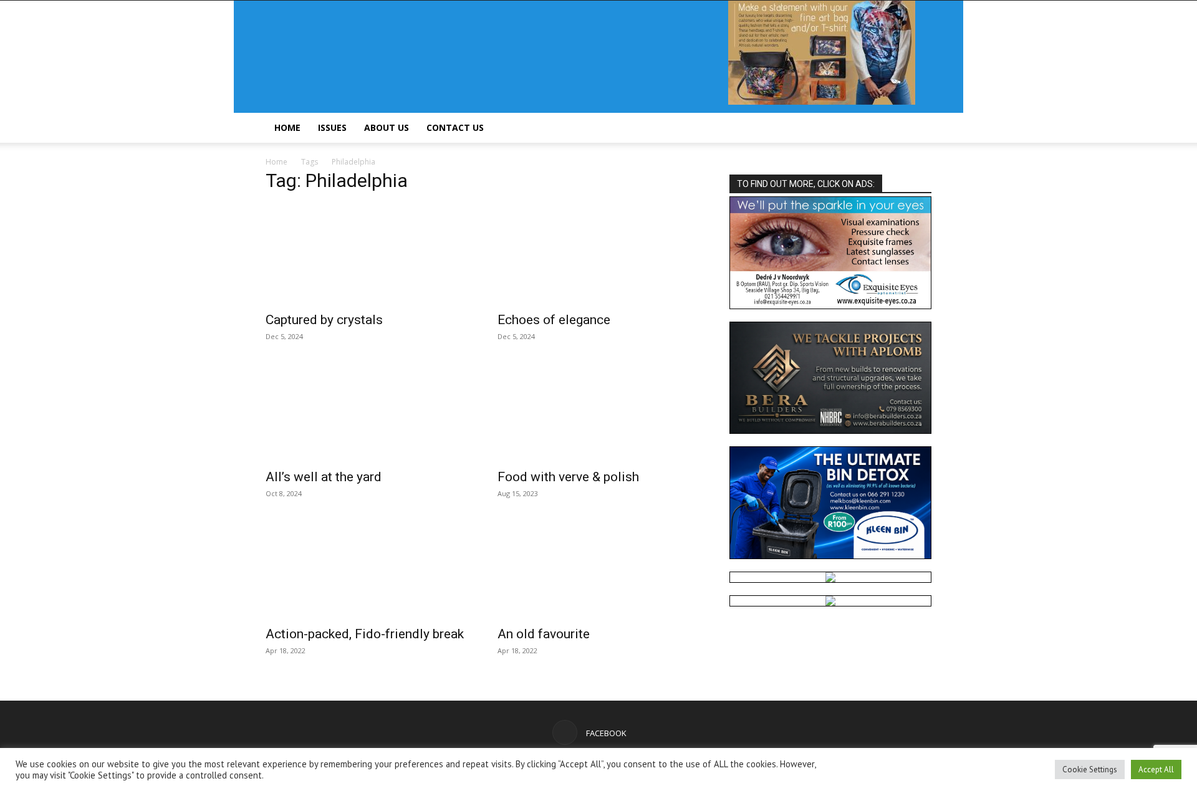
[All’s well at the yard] (367, 411)
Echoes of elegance (554, 319)
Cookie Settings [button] (1089, 769)
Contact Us (455, 127)
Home (287, 127)
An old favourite (544, 633)
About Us (386, 127)
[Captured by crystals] (367, 254)
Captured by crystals (324, 319)
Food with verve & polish (568, 476)
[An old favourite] (598, 568)
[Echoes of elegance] (598, 254)
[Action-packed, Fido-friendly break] (367, 568)
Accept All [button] (1156, 769)
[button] (916, 129)
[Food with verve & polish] (598, 411)
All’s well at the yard (324, 476)
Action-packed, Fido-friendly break (365, 633)
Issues (332, 127)
